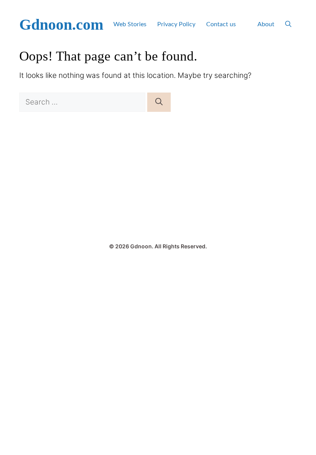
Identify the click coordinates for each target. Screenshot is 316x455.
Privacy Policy (176, 24)
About (265, 24)
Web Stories (129, 24)
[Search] (159, 102)
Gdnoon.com (61, 24)
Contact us (221, 24)
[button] (288, 24)
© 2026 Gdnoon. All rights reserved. (158, 246)
